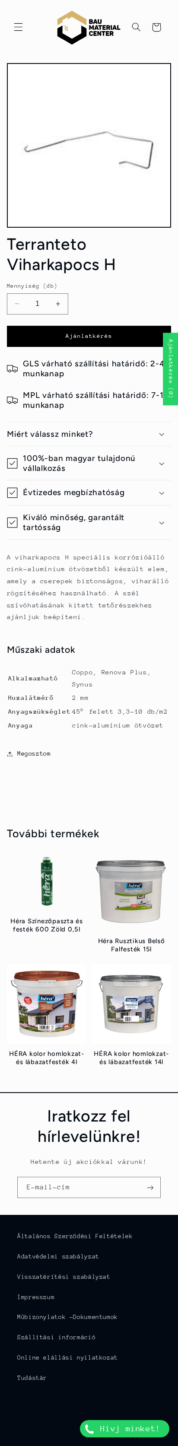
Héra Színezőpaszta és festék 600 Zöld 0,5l (46, 925)
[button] (18, 27)
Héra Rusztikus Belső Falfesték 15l (131, 945)
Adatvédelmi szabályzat (58, 1256)
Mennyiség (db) (32, 286)
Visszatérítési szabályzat (64, 1276)
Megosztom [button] (34, 753)
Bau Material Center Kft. (102, 1440)
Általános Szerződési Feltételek (75, 1236)
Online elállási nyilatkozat (67, 1357)
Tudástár (32, 1377)
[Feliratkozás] (150, 1187)
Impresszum (35, 1296)
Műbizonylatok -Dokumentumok (67, 1316)
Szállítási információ (56, 1337)
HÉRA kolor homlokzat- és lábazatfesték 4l (46, 1058)
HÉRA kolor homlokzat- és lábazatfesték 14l (131, 1058)
